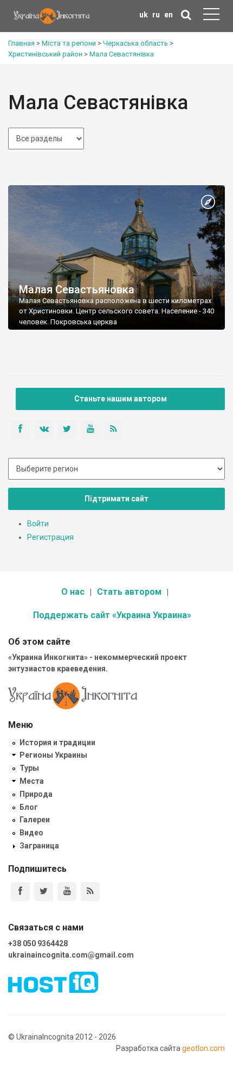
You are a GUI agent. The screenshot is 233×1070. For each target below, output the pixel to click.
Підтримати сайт (116, 498)
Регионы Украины (53, 755)
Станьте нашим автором (120, 398)
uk (143, 14)
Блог (29, 807)
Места (32, 781)
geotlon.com (203, 1048)
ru (156, 14)
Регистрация (50, 537)
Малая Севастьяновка (76, 289)
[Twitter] (43, 891)
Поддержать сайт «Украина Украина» (112, 615)
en (168, 14)
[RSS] (90, 891)
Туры (29, 768)
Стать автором (129, 592)
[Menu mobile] (211, 16)
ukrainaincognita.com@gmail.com (71, 955)
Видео (31, 832)
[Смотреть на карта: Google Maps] (208, 202)
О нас (73, 592)
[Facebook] (20, 891)
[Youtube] (66, 891)
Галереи (35, 819)
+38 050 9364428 (38, 943)
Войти (38, 523)
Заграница (39, 845)
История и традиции (57, 742)
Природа (36, 794)
